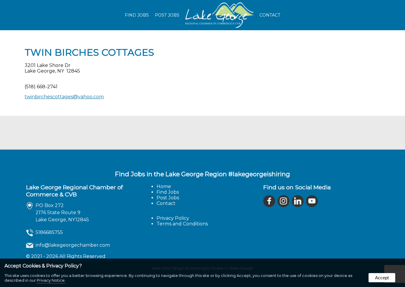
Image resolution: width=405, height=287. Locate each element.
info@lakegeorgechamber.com (73, 245)
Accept (382, 277)
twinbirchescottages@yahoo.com (64, 97)
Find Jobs (137, 15)
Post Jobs (167, 15)
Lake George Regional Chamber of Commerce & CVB (74, 191)
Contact (269, 15)
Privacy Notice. (51, 280)
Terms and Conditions (182, 224)
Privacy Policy (173, 218)
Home (164, 186)
